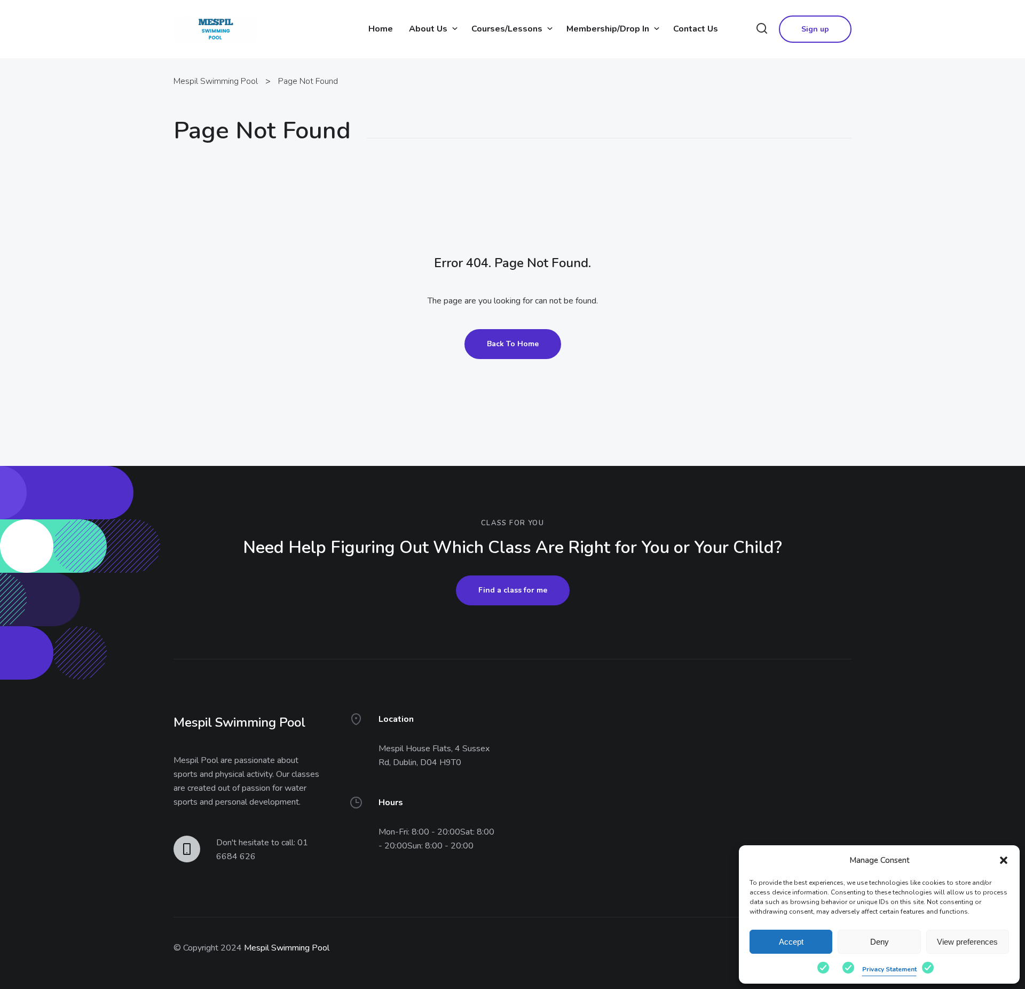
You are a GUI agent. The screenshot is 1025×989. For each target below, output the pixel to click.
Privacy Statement (889, 969)
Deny (879, 941)
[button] (1003, 860)
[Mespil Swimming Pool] (216, 28)
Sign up (815, 29)
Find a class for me (512, 590)
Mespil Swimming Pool (286, 948)
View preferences (967, 941)
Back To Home (513, 344)
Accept (791, 941)
